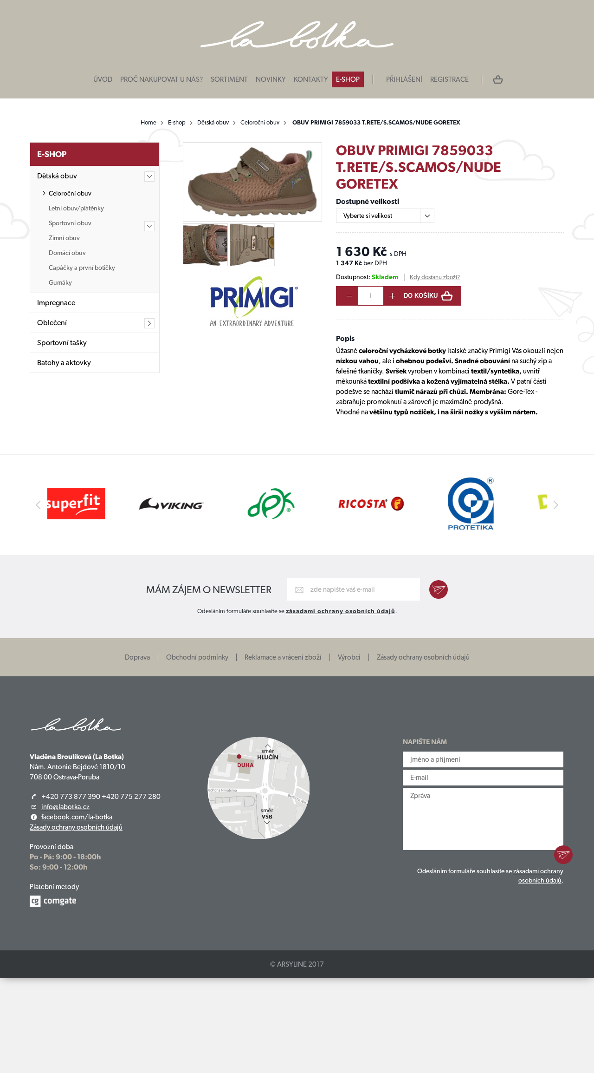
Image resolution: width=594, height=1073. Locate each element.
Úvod (102, 79)
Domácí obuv (67, 252)
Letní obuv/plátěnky (76, 208)
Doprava (137, 657)
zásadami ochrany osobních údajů (340, 611)
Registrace (449, 79)
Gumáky (60, 282)
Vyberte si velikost (367, 215)
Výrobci (349, 657)
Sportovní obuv (70, 223)
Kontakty (311, 79)
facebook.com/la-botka (76, 817)
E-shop (348, 79)
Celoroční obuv (259, 122)
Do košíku (421, 295)
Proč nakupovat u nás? (161, 79)
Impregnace (56, 302)
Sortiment (229, 79)
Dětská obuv (213, 122)
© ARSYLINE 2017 (297, 964)
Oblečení (52, 322)
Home (148, 122)
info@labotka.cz (65, 807)
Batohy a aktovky (64, 362)
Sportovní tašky (62, 342)
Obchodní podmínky (197, 657)
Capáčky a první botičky (82, 267)
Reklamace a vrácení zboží (283, 657)
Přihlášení (404, 79)
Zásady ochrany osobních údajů (423, 657)
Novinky (271, 79)
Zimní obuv (64, 238)
